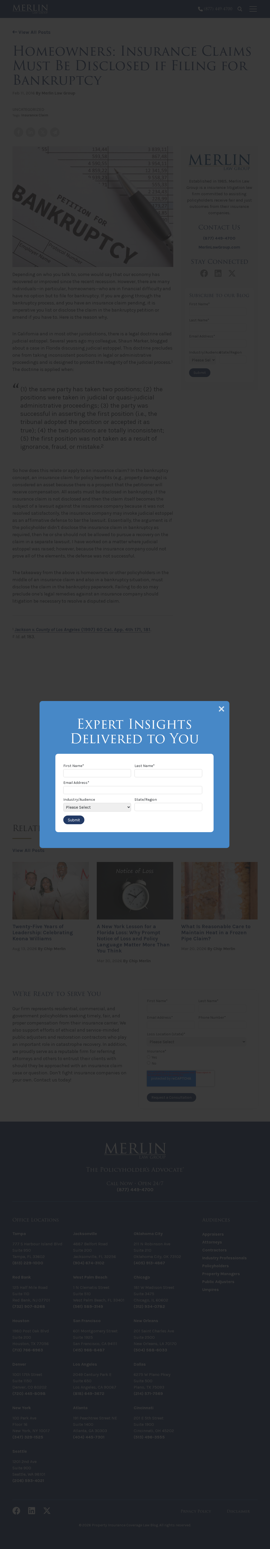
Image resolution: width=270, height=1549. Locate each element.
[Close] (221, 709)
